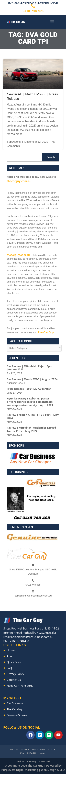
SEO (62, 765)
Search (51, 157)
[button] (52, 22)
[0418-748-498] (33, 6)
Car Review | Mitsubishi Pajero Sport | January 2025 (31, 363)
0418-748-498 (33, 11)
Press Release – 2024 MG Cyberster (29, 384)
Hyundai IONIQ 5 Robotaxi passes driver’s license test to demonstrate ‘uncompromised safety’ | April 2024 (30, 397)
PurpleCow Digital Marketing (19, 765)
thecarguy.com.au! (18, 181)
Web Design (48, 765)
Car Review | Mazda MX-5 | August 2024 (32, 374)
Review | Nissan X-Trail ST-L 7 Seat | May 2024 (33, 412)
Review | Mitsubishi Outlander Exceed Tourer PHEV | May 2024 (31, 425)
